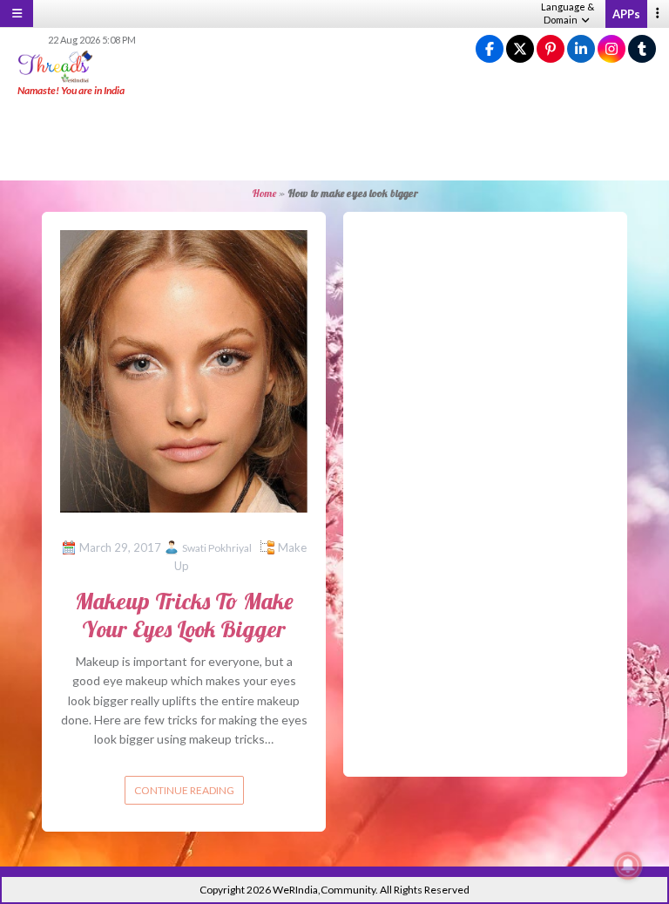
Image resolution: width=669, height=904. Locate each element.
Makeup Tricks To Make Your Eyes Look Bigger (184, 614)
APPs (626, 14)
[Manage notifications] (628, 866)
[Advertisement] (334, 139)
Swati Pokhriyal (217, 547)
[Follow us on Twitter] (520, 49)
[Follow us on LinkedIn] (581, 49)
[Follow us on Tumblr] (642, 49)
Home (264, 193)
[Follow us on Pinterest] (550, 49)
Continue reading (184, 790)
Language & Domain (567, 13)
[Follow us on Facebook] (489, 49)
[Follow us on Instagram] (611, 49)
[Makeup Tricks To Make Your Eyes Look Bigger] (183, 369)
